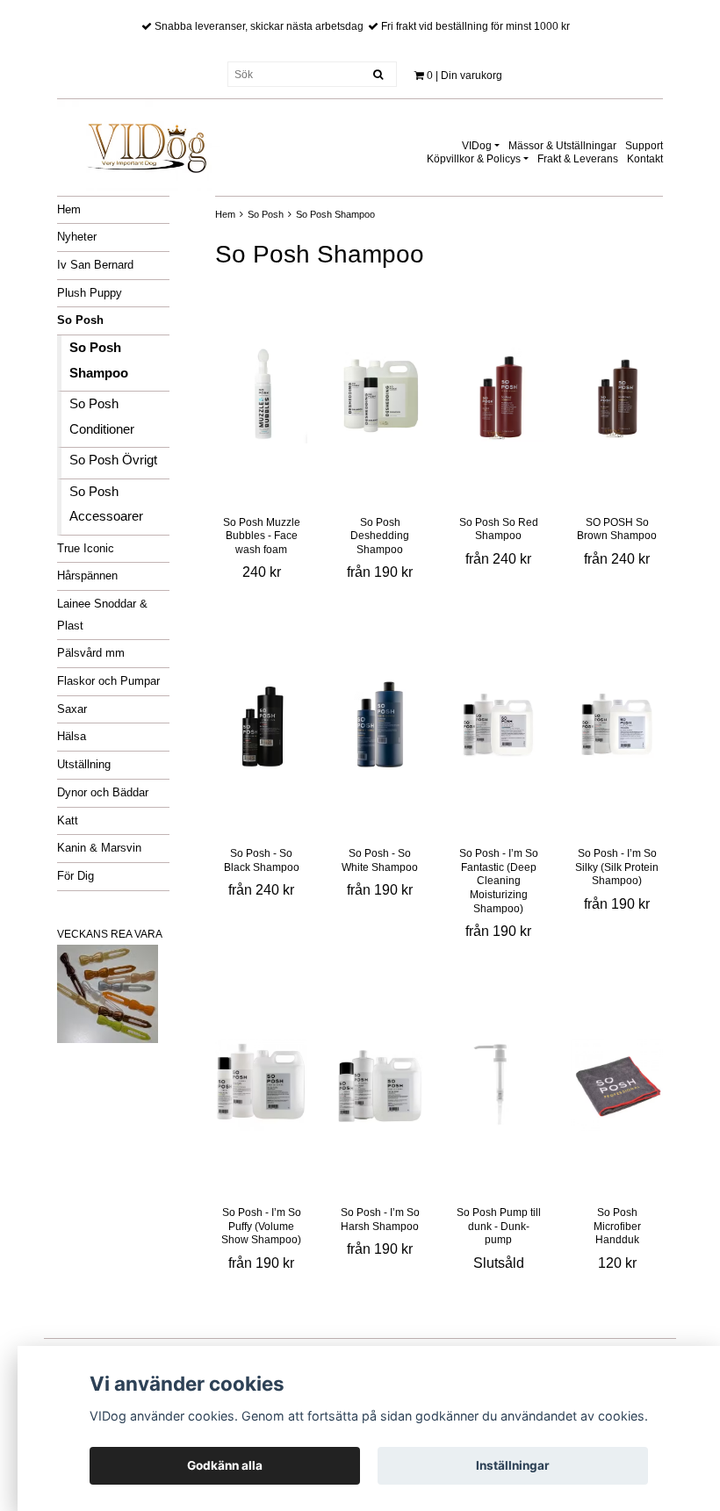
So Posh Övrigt (113, 459)
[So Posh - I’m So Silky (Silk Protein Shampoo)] (617, 725)
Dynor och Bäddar (102, 792)
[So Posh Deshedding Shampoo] (380, 394)
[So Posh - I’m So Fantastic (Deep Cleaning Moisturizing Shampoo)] (498, 725)
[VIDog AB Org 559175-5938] (145, 142)
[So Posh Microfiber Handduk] (617, 1084)
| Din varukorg (464, 75)
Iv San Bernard (95, 264)
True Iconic (85, 548)
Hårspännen (87, 575)
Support (644, 146)
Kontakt (645, 159)
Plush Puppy (89, 292)
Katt (67, 820)
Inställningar (513, 1465)
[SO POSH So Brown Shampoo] (617, 394)
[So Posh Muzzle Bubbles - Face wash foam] (261, 394)
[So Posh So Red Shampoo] (498, 394)
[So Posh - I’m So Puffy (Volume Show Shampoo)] (261, 1084)
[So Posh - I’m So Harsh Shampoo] (380, 1084)
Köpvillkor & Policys (474, 159)
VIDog (477, 146)
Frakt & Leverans (577, 159)
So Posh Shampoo (335, 214)
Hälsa (71, 736)
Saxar (72, 709)
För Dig (75, 875)
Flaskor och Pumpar (108, 680)
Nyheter (77, 236)
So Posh (80, 320)
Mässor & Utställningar (562, 146)
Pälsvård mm (91, 652)
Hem (69, 209)
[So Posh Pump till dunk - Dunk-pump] (498, 1084)
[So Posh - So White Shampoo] (380, 725)
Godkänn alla (225, 1465)
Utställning (84, 764)
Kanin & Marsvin (99, 847)
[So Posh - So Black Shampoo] (261, 725)
